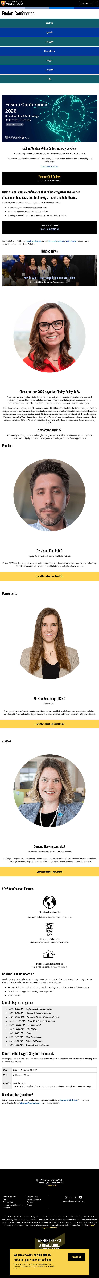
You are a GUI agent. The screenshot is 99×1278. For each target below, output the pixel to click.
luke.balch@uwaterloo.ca (30, 1102)
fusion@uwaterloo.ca (49, 166)
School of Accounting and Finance (62, 240)
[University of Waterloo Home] (12, 3)
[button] (86, 3)
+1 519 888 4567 (51, 1185)
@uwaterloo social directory (73, 1201)
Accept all (76, 1257)
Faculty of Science (33, 240)
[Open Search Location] (96, 3)
